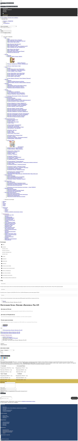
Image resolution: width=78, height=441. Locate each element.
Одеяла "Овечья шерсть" (22, 104)
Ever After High (17, 172)
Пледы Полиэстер (18, 177)
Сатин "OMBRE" (18, 71)
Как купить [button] (3, 283)
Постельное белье (18, 185)
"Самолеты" (15, 156)
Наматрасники (17, 195)
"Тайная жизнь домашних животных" (30, 162)
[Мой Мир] (3, 357)
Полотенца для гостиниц (23, 184)
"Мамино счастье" (18, 147)
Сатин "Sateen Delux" (21, 73)
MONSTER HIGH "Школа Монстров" (30, 173)
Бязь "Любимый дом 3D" (23, 46)
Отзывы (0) (5, 326)
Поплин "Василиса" (21, 62)
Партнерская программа (7, 431)
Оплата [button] (2, 295)
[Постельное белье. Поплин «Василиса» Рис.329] (10, 332)
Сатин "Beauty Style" (20, 69)
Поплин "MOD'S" (18, 56)
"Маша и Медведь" (19, 148)
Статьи (4, 205)
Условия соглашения (7, 411)
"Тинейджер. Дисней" (21, 166)
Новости (4, 201)
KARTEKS (12, 218)
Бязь (5, 37)
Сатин (6, 66)
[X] (4, 357)
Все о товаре (5, 325)
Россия (9, 239)
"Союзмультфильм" (19, 161)
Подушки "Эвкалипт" (21, 115)
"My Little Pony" (17, 128)
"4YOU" (13, 120)
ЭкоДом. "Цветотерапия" (23, 95)
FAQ (4, 202)
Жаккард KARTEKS (20, 81)
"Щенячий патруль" (20, 171)
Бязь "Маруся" (16, 49)
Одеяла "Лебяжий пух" (21, 103)
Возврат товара (6, 416)
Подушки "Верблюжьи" (22, 109)
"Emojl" (12, 122)
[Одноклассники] (2, 357)
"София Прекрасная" (20, 159)
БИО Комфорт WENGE (22, 85)
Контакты (5, 406)
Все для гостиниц (8, 180)
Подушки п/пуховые (20, 116)
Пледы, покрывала (8, 174)
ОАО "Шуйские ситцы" (9, 228)
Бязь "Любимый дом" (21, 47)
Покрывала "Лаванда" (21, 178)
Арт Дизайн (12, 222)
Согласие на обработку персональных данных (14, 211)
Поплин (6, 54)
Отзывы (4, 203)
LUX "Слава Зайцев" (20, 92)
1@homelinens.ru (6, 23)
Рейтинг (2, 392)
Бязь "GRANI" (16, 41)
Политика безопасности (7, 410)
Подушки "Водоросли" (21, 110)
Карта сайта (5, 415)
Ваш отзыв (2, 387)
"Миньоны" (15, 151)
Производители (6, 213)
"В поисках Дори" (18, 135)
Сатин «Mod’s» (17, 76)
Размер (1, 350)
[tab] (39, 283)
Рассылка (4, 425)
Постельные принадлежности (10, 192)
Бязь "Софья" (15, 50)
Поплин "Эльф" (17, 65)
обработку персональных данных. (28, 401)
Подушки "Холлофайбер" (23, 114)
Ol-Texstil (11, 219)
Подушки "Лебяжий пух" (23, 111)
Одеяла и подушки (8, 96)
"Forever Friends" (18, 124)
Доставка (6, 209)
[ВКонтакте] (0, 357)
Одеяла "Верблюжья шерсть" (25, 100)
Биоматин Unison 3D (20, 87)
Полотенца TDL (18, 191)
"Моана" (13, 153)
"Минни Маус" (17, 150)
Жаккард (6, 79)
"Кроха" (13, 140)
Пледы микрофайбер (20, 176)
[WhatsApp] (7, 357)
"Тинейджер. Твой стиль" (23, 167)
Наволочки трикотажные (23, 194)
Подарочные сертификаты (8, 430)
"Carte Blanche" (17, 91)
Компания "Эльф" (8, 226)
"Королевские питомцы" (22, 137)
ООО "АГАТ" (13, 233)
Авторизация (5, 14)
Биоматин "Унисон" (20, 86)
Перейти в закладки (10, 3)
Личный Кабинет (6, 422)
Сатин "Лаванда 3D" (20, 74)
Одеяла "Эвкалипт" (19, 106)
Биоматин (7, 83)
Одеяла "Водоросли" (20, 101)
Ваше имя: (2, 382)
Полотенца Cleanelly (20, 190)
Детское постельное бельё (10, 118)
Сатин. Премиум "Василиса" (25, 78)
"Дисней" (14, 136)
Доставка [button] (3, 289)
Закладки (4, 424)
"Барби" (12, 132)
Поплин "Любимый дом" (23, 63)
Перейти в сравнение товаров (12, 6)
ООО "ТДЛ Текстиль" (10, 235)
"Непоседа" (15, 154)
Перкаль (6, 89)
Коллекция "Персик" (20, 51)
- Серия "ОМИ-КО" (32, 187)
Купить (2, 355)
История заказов (6, 423)
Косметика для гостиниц (22, 187)
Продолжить (3, 3)
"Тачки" (12, 163)
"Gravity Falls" (16, 125)
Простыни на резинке (21, 196)
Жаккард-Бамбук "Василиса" (25, 82)
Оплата (6, 210)
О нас (6, 208)
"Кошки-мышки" (18, 138)
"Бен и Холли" (17, 133)
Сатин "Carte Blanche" (21, 70)
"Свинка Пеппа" (18, 157)
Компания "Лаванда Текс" (10, 224)
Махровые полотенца (9, 188)
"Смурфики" (15, 158)
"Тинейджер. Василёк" (21, 164)
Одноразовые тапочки (21, 183)
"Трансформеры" (18, 168)
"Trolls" (12, 131)
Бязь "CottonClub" (18, 39)
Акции (4, 204)
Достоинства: (3, 388)
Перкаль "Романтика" (21, 93)
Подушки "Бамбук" (19, 108)
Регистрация (5, 15)
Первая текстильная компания (11, 238)
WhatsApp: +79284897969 (8, 21)
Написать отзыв (8, 335)
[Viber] (6, 357)
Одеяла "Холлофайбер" (21, 105)
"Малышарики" (21, 146)
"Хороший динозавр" (21, 169)
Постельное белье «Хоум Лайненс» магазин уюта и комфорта (15, 407)
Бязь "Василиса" (18, 44)
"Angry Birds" (16, 121)
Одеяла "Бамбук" (18, 99)
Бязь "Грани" (15, 45)
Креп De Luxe (16, 52)
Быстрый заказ (7, 355)
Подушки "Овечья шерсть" (24, 113)
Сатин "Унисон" (18, 75)
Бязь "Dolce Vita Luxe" (21, 40)
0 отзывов (2, 335)
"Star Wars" (14, 130)
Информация (5, 207)
